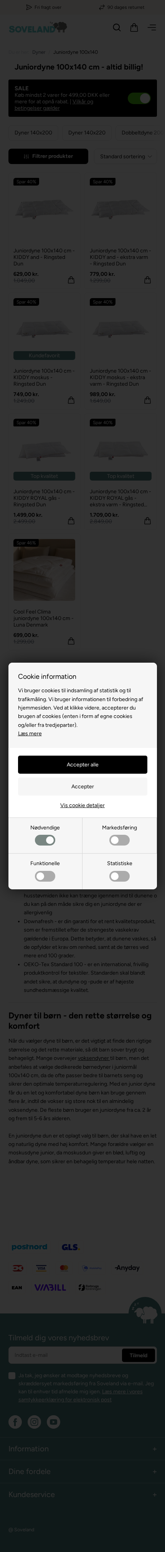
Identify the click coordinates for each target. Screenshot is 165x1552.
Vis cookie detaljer (82, 805)
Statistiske (119, 863)
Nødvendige (45, 827)
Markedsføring (119, 827)
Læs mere (30, 733)
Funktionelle (45, 863)
